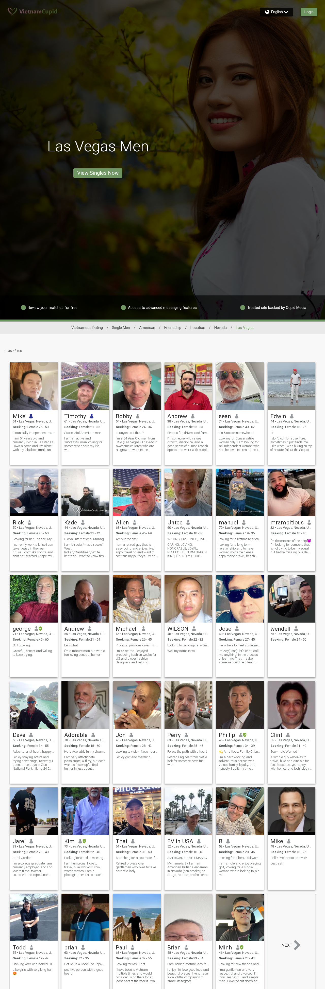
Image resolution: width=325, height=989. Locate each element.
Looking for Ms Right (130, 964)
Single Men (121, 327)
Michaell (127, 628)
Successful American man (83, 433)
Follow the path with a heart (187, 751)
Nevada (220, 327)
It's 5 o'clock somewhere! (236, 433)
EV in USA (180, 841)
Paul (121, 947)
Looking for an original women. (188, 645)
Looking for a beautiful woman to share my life (240, 858)
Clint (276, 735)
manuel (228, 522)
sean (225, 416)
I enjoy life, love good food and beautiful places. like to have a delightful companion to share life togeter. (188, 975)
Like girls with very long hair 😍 (33, 971)
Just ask (276, 863)
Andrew (177, 416)
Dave (19, 735)
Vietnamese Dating (87, 327)
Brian (174, 947)
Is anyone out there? (129, 433)
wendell (280, 628)
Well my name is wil (181, 651)
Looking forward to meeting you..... (85, 858)
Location (197, 327)
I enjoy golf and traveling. (133, 757)
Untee (175, 522)
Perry (174, 735)
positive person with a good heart (83, 971)
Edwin (278, 416)
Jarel (19, 841)
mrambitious (287, 522)
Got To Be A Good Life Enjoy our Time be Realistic (85, 964)
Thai (121, 841)
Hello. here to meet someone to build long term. (240, 645)
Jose (225, 628)
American (147, 327)
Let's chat (71, 645)
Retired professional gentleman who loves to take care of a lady (136, 867)
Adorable (76, 735)
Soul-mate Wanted (283, 751)
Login (309, 12)
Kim (69, 841)
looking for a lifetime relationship (240, 539)
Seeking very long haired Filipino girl (34, 964)
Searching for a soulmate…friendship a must (137, 858)
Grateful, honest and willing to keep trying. (32, 653)
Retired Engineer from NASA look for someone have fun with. (187, 761)
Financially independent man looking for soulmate (34, 433)
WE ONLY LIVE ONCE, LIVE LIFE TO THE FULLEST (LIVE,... (188, 539)
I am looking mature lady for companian (188, 964)
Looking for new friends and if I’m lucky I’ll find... (240, 964)
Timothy (75, 416)
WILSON (177, 628)
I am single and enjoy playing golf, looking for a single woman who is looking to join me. (240, 869)
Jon (121, 735)
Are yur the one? (127, 539)
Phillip (227, 735)
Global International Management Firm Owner (85, 539)
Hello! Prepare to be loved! (288, 858)
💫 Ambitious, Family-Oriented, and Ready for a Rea (240, 751)
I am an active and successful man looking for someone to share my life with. (83, 444)
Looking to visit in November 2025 (137, 751)
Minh (225, 947)
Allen (122, 522)
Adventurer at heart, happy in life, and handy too (34, 751)
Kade (70, 522)
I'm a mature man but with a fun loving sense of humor (84, 653)
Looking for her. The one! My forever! (34, 539)
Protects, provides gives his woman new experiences (137, 645)
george (22, 628)
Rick (18, 522)
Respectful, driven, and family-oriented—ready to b (188, 433)
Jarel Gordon (22, 858)
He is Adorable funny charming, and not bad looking (85, 751)
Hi (271, 433)
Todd (19, 947)
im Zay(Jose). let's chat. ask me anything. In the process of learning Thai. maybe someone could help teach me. (239, 656)
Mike (19, 416)
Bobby (124, 416)
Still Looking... (22, 645)
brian (70, 947)
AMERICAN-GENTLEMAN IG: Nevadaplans (188, 858)
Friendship (172, 327)
